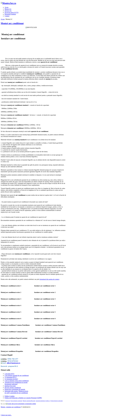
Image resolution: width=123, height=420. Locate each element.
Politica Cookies (10, 396)
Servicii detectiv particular (16, 400)
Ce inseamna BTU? (11, 377)
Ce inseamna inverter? (11, 379)
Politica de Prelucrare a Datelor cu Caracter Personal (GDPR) (23, 398)
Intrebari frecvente (10, 386)
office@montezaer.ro (13, 363)
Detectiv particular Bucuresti (29, 400)
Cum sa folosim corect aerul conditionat (17, 380)
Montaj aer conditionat (12, 23)
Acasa (3, 19)
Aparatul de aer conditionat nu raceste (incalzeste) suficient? (16, 383)
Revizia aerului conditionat (13, 387)
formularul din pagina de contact (49, 279)
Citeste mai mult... (6, 415)
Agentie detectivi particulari (56, 400)
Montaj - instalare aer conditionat (11, 407)
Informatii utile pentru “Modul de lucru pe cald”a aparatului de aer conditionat (16, 392)
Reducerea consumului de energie (15, 389)
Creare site (7, 400)
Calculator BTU (9, 374)
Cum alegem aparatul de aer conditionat (17, 375)
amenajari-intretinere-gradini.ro (43, 400)
